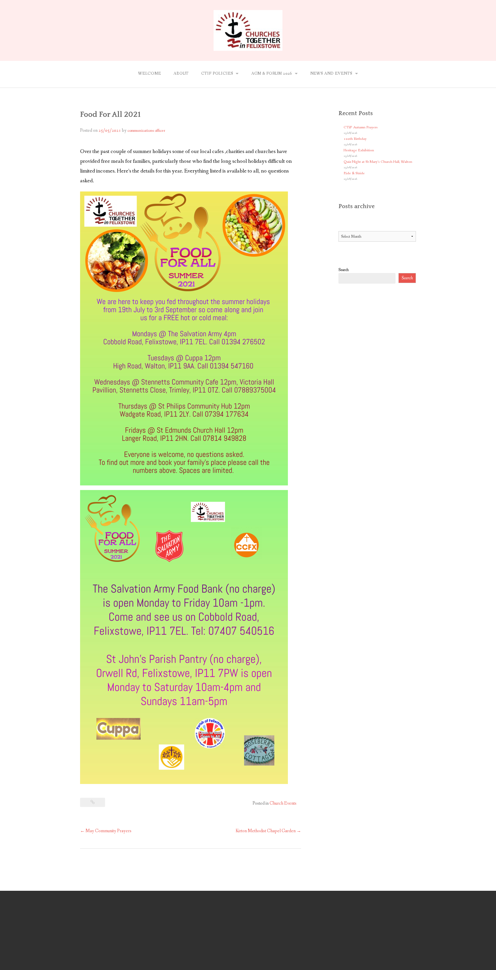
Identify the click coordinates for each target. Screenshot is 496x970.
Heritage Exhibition (359, 150)
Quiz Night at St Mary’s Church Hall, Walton (378, 161)
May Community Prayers (105, 831)
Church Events (283, 803)
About (181, 73)
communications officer (146, 130)
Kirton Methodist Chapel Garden (268, 831)
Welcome (149, 73)
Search (343, 269)
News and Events (331, 73)
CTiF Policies (217, 73)
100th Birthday (355, 138)
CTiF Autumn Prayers (361, 127)
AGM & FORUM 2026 (271, 73)
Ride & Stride (354, 173)
